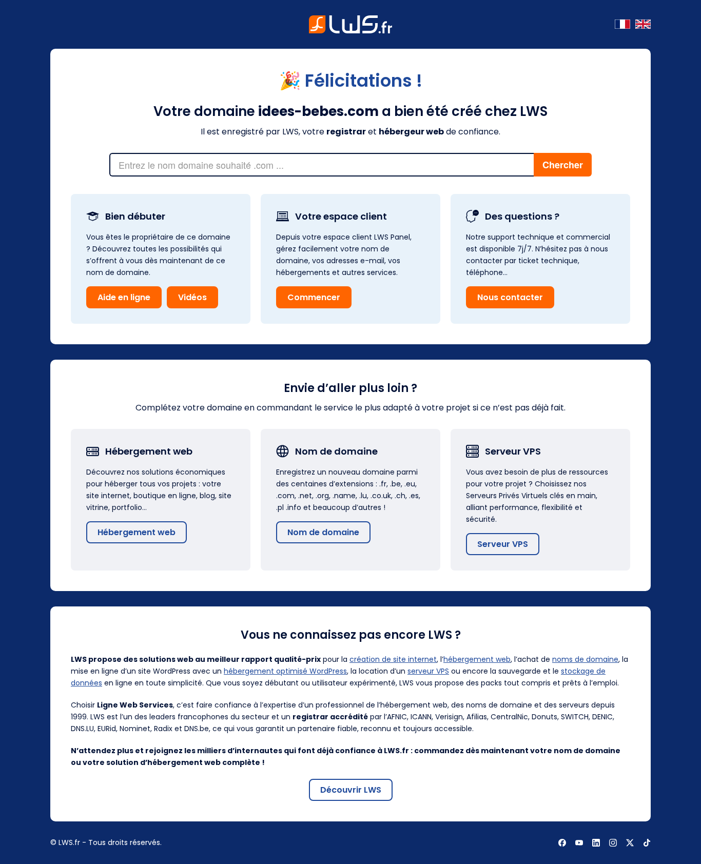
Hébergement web (137, 532)
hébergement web (477, 659)
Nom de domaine (323, 532)
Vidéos (192, 297)
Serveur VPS (502, 544)
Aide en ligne (124, 297)
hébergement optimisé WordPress (285, 671)
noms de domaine (585, 659)
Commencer (313, 297)
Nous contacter (510, 297)
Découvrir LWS (350, 790)
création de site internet (393, 659)
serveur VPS (428, 671)
